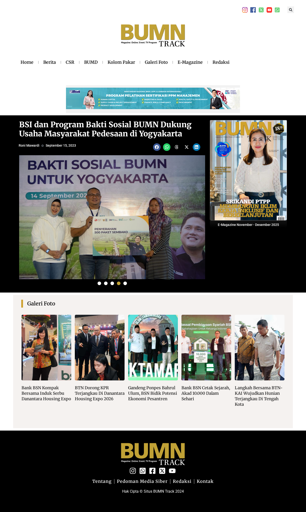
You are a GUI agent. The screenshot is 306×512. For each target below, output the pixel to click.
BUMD (91, 62)
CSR (70, 62)
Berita (49, 62)
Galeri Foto (156, 62)
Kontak (205, 481)
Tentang (102, 481)
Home (27, 62)
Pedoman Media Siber (142, 481)
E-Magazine (190, 62)
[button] (290, 9)
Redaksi (221, 62)
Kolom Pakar (121, 62)
